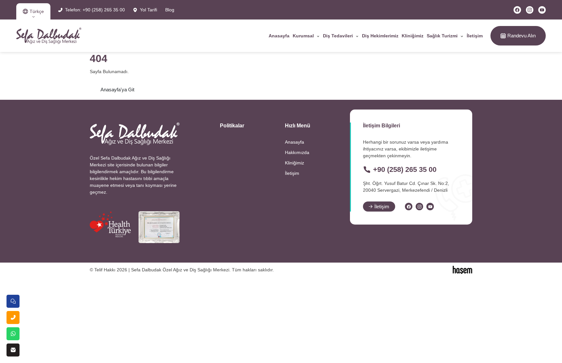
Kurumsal (303, 35)
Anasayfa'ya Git (117, 89)
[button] (33, 11)
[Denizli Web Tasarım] (462, 269)
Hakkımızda (297, 152)
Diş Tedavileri (338, 35)
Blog (169, 9)
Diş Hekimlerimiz (380, 35)
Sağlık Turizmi (442, 35)
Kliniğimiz (412, 35)
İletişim (475, 35)
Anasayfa (279, 35)
